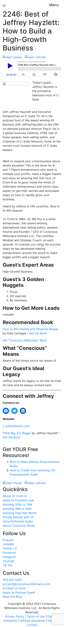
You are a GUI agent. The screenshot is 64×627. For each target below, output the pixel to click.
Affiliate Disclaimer (33, 620)
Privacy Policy (14, 616)
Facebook (9, 552)
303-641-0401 (12, 580)
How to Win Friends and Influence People (30, 329)
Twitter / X (10, 548)
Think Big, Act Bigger (17, 433)
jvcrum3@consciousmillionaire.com (26, 584)
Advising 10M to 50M (17, 508)
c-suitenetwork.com (16, 426)
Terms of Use (36, 616)
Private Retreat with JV (18, 517)
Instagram (9, 557)
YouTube (8, 561)
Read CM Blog (12, 596)
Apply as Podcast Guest (19, 592)
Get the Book (38, 333)
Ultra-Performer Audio (18, 521)
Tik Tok (8, 565)
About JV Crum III (14, 496)
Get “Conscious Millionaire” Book (25, 340)
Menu (54, 5)
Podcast (8, 540)
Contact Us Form (14, 588)
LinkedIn (8, 544)
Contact (32, 625)
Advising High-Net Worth (19, 513)
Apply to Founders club (18, 500)
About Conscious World (18, 525)
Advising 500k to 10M (17, 504)
